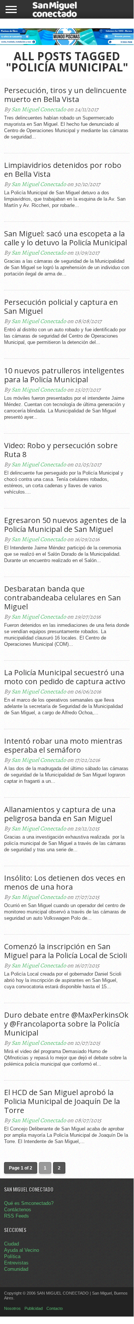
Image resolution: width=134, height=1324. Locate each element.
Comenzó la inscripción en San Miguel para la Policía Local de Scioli (65, 951)
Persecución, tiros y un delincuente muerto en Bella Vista (65, 95)
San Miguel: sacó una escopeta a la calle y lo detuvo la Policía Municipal (65, 238)
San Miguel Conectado (39, 109)
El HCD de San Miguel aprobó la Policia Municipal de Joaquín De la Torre (62, 1101)
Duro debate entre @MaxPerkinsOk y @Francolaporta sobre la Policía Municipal (66, 1024)
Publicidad (33, 1308)
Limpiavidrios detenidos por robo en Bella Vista (62, 170)
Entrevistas (16, 1263)
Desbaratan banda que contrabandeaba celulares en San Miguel (62, 597)
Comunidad (16, 1269)
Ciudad (11, 1244)
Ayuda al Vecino (21, 1250)
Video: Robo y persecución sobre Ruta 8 (61, 450)
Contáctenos (17, 1209)
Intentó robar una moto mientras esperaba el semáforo (63, 745)
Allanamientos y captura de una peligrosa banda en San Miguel (59, 814)
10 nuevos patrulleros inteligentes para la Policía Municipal (64, 375)
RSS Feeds (16, 1216)
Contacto (54, 1308)
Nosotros (12, 1308)
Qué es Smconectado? (28, 1203)
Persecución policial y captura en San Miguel (61, 307)
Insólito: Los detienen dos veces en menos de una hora (64, 882)
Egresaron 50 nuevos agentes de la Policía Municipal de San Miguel (65, 525)
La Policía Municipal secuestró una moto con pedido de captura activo (64, 677)
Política (12, 1256)
